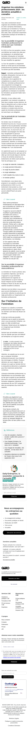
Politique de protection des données (12, 657)
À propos (4, 622)
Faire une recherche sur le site (9, 670)
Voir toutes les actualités (9, 559)
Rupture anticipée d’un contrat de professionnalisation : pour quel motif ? (13, 545)
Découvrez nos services (14, 532)
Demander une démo (14, 578)
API (3, 629)
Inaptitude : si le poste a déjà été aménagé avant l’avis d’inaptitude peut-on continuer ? (14, 551)
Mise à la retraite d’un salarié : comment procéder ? (14, 556)
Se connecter (14, 584)
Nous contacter (6, 619)
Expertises (4, 607)
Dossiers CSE (19, 610)
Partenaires (5, 624)
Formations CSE (6, 601)
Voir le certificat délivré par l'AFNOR (11, 694)
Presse (3, 626)
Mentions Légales (14, 718)
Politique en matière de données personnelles (14, 722)
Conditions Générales (14, 725)
